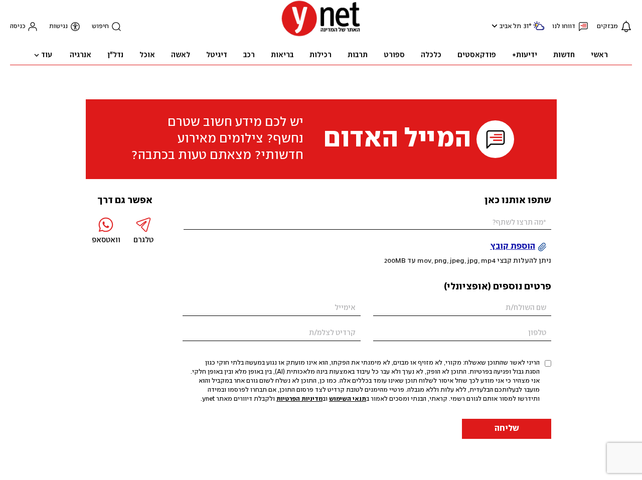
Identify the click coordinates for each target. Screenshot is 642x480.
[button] (493, 26)
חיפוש (100, 26)
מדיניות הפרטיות (299, 399)
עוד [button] (46, 55)
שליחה (507, 428)
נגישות (58, 26)
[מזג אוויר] (539, 30)
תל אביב (510, 26)
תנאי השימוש (347, 399)
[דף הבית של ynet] (321, 35)
